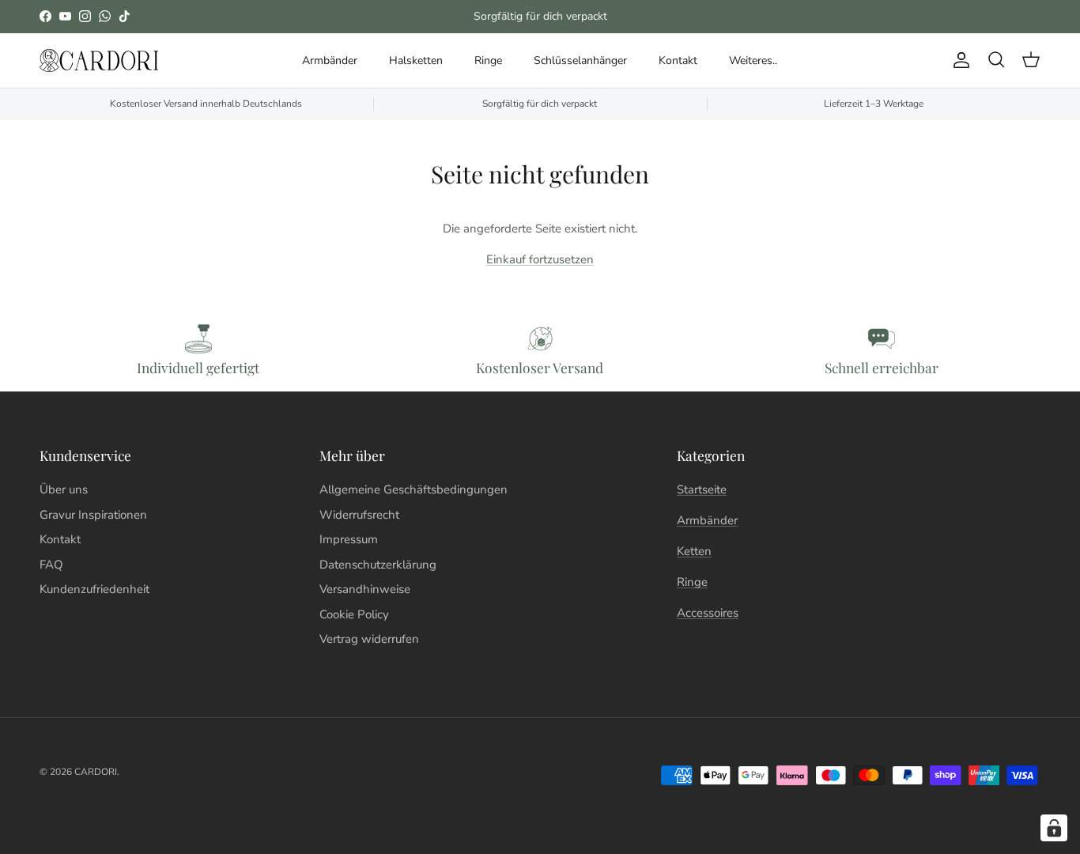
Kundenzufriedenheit (94, 589)
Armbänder (329, 60)
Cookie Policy (354, 614)
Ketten (694, 551)
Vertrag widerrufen (369, 639)
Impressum (348, 539)
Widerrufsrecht (359, 515)
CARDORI (95, 771)
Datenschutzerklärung (377, 564)
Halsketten (416, 60)
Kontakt (678, 60)
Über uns (64, 489)
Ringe (488, 60)
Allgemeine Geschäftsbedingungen (413, 489)
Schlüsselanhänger (580, 60)
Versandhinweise (364, 589)
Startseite (702, 489)
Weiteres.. (753, 60)
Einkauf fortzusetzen (540, 259)
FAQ (51, 564)
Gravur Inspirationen (93, 515)
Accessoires (707, 613)
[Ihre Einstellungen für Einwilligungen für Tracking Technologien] (1053, 827)
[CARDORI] (99, 60)
